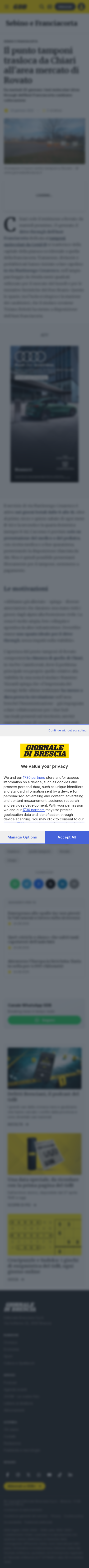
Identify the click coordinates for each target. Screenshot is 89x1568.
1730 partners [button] (34, 777)
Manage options (22, 837)
